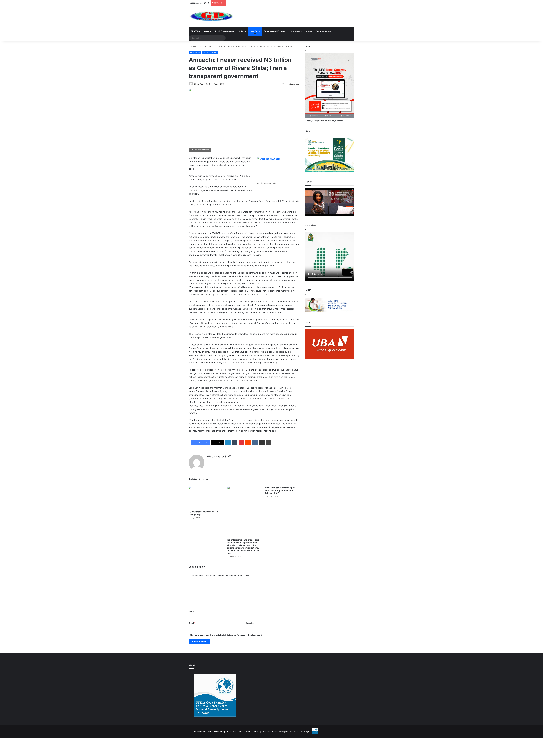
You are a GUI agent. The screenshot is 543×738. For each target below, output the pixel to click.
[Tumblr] (234, 442)
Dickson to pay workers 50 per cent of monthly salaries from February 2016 (280, 490)
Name (192, 611)
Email (192, 623)
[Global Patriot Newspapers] (211, 16)
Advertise (265, 732)
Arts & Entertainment (225, 31)
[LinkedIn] (228, 442)
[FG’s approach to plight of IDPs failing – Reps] (206, 497)
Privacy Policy (278, 732)
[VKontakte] (255, 442)
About (248, 732)
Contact (256, 732)
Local (205, 52)
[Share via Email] (262, 442)
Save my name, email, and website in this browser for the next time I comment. (226, 635)
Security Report (323, 31)
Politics (242, 31)
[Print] (268, 442)
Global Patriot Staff (202, 84)
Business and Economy (275, 31)
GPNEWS (195, 31)
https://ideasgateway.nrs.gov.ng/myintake (324, 121)
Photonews (296, 31)
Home (193, 46)
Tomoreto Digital (303, 732)
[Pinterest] (241, 442)
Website (250, 623)
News (206, 31)
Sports (309, 31)
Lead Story (255, 31)
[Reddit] (248, 442)
